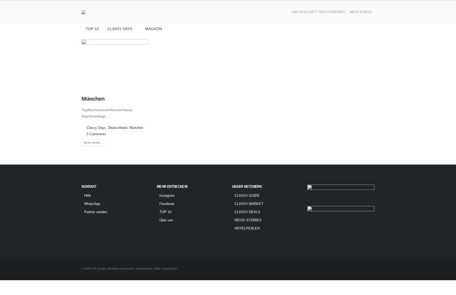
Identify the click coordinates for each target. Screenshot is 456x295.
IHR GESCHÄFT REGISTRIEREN (318, 12)
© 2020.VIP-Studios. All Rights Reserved (107, 268)
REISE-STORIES (248, 220)
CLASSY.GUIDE (247, 196)
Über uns (166, 220)
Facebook (166, 204)
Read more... (93, 142)
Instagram (167, 196)
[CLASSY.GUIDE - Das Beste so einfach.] (97, 12)
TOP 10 (92, 29)
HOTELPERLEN (247, 228)
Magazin (153, 29)
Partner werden (95, 212)
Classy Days (119, 29)
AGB (157, 268)
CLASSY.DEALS (247, 212)
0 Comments (96, 134)
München (93, 99)
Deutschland (117, 128)
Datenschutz (144, 268)
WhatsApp (92, 204)
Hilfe (87, 196)
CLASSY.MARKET (249, 204)
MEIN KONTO (361, 12)
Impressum (170, 268)
